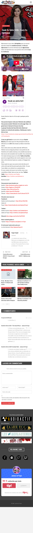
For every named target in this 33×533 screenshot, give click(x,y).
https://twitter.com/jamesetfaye (19, 212)
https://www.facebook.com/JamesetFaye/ (16, 205)
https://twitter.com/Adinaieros (15, 176)
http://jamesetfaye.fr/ (16, 227)
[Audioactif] (16, 419)
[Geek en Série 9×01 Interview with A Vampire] (8, 292)
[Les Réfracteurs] (16, 434)
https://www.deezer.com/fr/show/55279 (17, 193)
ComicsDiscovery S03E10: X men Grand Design (8, 256)
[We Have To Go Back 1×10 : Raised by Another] (25, 292)
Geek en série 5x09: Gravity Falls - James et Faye (14, 347)
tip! (9, 485)
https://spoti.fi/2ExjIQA (12, 191)
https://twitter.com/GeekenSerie (18, 210)
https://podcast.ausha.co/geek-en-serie (17, 185)
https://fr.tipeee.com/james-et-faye (16, 221)
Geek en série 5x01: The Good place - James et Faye (15, 325)
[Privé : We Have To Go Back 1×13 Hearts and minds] (8, 274)
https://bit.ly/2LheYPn (13, 189)
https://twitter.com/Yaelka (12, 174)
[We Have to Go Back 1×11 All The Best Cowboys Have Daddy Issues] (25, 274)
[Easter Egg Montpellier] (16, 427)
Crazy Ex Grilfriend (6, 318)
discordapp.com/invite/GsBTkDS (15, 216)
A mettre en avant (6, 270)
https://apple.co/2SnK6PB (12, 187)
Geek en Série (6, 25)
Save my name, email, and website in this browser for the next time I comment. (16, 398)
